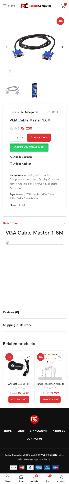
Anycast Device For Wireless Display (18, 385)
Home (13, 112)
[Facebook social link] (19, 205)
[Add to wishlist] (28, 357)
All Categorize (29, 112)
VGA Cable (32, 194)
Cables (46, 175)
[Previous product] (50, 112)
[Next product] (57, 112)
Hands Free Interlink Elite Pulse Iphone (50, 385)
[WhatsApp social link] (23, 205)
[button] (34, 148)
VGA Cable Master (28, 198)
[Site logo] (36, 5)
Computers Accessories (23, 179)
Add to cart (39, 137)
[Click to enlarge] (10, 71)
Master (20, 194)
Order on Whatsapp (29, 147)
